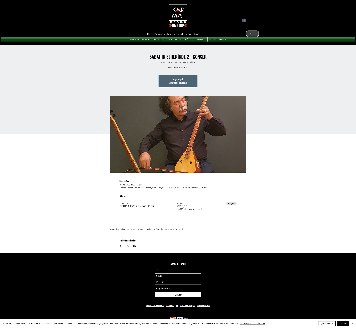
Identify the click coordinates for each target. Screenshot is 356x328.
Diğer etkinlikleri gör (178, 82)
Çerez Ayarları (327, 323)
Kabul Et (343, 323)
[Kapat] (352, 323)
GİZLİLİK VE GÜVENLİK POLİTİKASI (155, 306)
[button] (243, 19)
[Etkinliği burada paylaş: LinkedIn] (134, 246)
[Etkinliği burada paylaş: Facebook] (120, 246)
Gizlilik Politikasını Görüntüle (252, 323)
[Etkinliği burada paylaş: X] (127, 246)
